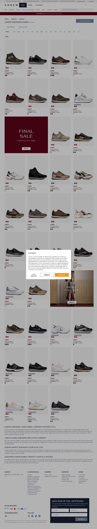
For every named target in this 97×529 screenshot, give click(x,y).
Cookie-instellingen (34, 275)
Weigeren (47, 275)
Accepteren (61, 275)
